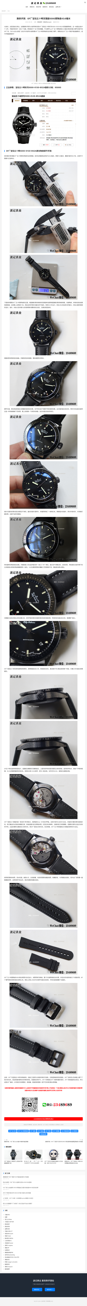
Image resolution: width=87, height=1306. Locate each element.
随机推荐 (7, 1269)
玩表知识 (7, 1250)
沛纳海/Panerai (9, 1243)
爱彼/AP (7, 1247)
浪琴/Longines (9, 1245)
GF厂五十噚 (12, 1131)
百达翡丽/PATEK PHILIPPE (12, 1257)
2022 (52, 1301)
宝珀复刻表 (43, 1134)
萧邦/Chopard (8, 1266)
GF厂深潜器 (56, 1131)
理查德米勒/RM (9, 1252)
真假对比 (32, 7)
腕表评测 (37, 1289)
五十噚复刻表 (65, 1131)
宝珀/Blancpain (47, 22)
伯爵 (6, 1217)
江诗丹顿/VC (8, 1240)
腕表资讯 (45, 7)
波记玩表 (43, 3)
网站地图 (48, 1301)
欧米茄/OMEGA (9, 1238)
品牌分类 (58, 7)
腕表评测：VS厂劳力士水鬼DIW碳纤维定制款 (16, 1141)
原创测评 (4, 11)
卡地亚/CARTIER (9, 1221)
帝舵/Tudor (8, 1236)
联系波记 (51, 7)
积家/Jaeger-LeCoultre (11, 1262)
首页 (27, 7)
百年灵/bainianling (10, 1255)
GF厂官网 (32, 1131)
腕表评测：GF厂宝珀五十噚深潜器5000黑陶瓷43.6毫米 (43, 18)
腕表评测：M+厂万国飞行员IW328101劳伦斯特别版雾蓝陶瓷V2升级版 (64, 1141)
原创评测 (38, 7)
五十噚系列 (74, 1131)
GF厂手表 (48, 1131)
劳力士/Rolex (8, 1219)
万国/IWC (7, 1214)
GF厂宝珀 (40, 1131)
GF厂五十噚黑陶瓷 (23, 1131)
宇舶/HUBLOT (8, 1231)
